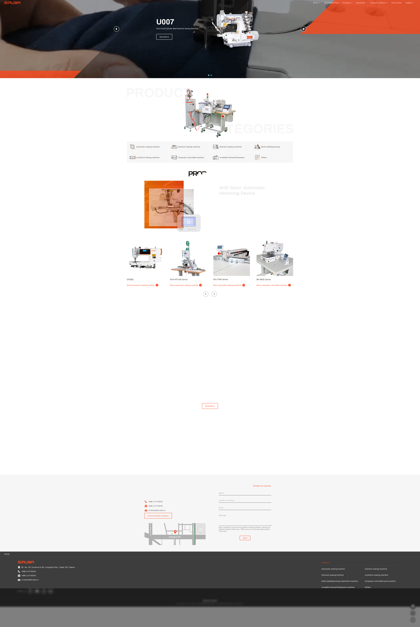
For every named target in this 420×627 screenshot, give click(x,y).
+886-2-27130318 (155, 526)
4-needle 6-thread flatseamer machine (338, 607)
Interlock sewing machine (333, 595)
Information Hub (331, 4)
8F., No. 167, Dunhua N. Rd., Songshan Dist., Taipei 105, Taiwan (175, 517)
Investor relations (378, 4)
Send (245, 558)
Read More (164, 57)
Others (368, 607)
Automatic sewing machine (333, 589)
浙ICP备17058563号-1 (235, 624)
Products (346, 4)
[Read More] (152, 350)
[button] (303, 49)
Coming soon (225, 240)
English (409, 4)
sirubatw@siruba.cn (156, 530)
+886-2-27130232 (155, 522)
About (315, 4)
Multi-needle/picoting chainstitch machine (340, 601)
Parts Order (396, 4)
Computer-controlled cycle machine (380, 601)
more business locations (158, 536)
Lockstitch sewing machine (376, 595)
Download (360, 4)
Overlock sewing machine (376, 589)
